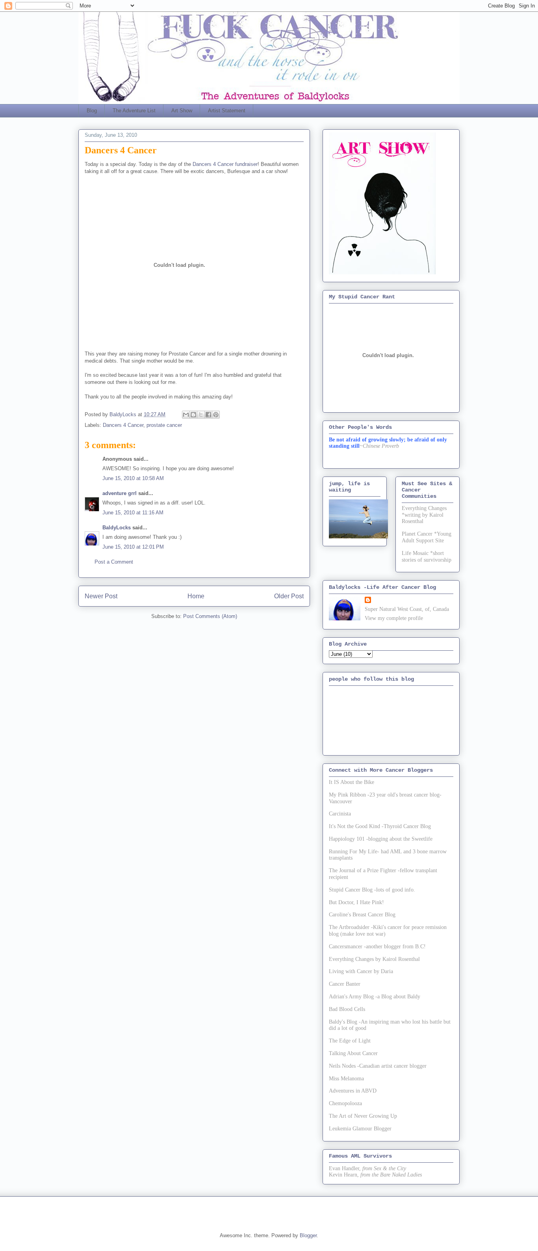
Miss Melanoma (346, 1079)
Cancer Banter (344, 984)
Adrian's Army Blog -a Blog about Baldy (374, 997)
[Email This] (186, 415)
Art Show (181, 111)
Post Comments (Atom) (210, 616)
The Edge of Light (350, 1041)
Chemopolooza (345, 1103)
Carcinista (340, 814)
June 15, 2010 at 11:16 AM (132, 513)
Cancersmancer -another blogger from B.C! (377, 946)
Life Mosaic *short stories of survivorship (426, 556)
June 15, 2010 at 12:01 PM (133, 547)
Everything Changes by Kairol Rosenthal (374, 959)
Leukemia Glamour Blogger (360, 1129)
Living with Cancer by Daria (361, 971)
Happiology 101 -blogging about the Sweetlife (380, 839)
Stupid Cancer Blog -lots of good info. (372, 890)
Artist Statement (226, 111)
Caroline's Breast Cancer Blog (362, 915)
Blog (92, 111)
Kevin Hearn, (344, 1175)
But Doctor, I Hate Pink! (356, 902)
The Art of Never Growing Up (363, 1116)
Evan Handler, (345, 1168)
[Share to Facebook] (208, 415)
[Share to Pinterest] (216, 415)
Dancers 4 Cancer (123, 425)
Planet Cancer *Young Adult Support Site (426, 537)
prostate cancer (164, 425)
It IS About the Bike (351, 782)
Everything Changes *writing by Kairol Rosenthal (424, 515)
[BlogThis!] (193, 415)
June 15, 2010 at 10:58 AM (133, 478)
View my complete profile (394, 618)
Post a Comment (114, 562)
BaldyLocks (116, 528)
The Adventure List (134, 111)
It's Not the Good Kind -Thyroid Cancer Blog (380, 826)
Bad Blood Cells (347, 1009)
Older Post (289, 596)
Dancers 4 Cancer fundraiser (225, 164)
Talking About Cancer (353, 1053)
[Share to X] (201, 415)
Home (195, 596)
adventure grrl (119, 493)
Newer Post (101, 596)
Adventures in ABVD (353, 1091)
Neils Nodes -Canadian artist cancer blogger (378, 1066)
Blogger (308, 1235)
